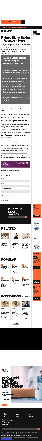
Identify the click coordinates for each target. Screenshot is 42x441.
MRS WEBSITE (31, 416)
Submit (15, 202)
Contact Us (18, 410)
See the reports (36, 298)
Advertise (17, 412)
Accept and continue (6, 438)
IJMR (29, 414)
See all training (36, 267)
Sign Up (37, 215)
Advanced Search (23, 219)
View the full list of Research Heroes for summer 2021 (14, 153)
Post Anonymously (5, 200)
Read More (26, 165)
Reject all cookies (19, 438)
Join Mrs (17, 416)
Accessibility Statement (33, 412)
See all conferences (36, 282)
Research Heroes (15, 170)
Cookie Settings (32, 438)
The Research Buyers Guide (3, 210)
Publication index (19, 418)
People (8, 170)
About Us (17, 414)
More (26, 296)
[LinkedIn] (2, 31)
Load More (16, 323)
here (30, 435)
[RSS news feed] (8, 31)
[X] (5, 31)
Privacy (30, 410)
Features (3, 170)
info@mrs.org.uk (5, 424)
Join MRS (4, 405)
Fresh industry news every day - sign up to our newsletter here (14, 27)
